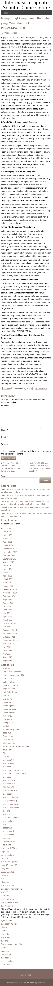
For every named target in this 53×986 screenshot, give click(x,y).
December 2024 (10, 589)
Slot (5, 753)
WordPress (41, 982)
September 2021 (10, 660)
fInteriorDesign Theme (16, 982)
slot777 (6, 824)
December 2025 (10, 548)
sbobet (6, 726)
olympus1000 (9, 722)
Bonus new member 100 (12, 944)
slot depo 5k (6, 957)
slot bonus (7, 766)
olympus (5, 882)
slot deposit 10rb (10, 790)
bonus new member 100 (13, 675)
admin (7, 388)
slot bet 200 (8, 760)
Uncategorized (10, 32)
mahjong (7, 702)
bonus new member (10, 902)
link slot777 (8, 695)
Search (4, 476)
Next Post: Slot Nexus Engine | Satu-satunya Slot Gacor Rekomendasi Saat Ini (39, 467)
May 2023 (7, 653)
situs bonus (8, 739)
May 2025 (7, 572)
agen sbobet (6, 920)
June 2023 (7, 650)
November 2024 (10, 592)
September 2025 (10, 558)
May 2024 (7, 613)
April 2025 (7, 575)
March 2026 (8, 545)
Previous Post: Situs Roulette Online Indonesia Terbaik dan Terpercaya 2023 (10, 467)
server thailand (7, 855)
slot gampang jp (10, 800)
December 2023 (10, 630)
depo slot (5, 951)
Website (4, 444)
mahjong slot (9, 705)
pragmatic (5, 868)
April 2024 (7, 616)
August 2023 (8, 643)
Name (4, 430)
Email (4, 437)
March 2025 (8, 579)
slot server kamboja (11, 817)
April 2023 (7, 657)
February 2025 (9, 582)
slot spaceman (7, 885)
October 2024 (9, 596)
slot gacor (7, 793)
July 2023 (7, 647)
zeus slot (7, 844)
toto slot (6, 838)
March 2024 (8, 620)
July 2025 (7, 565)
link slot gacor (7, 954)
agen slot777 (9, 668)
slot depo (7, 777)
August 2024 (8, 603)
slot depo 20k (9, 783)
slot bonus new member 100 (15, 773)
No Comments (41, 388)
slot (2, 878)
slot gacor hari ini (10, 797)
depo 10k (5, 851)
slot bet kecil (8, 763)
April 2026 (7, 541)
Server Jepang (9, 736)
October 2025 (9, 555)
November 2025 (10, 552)
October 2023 (9, 636)
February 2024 (9, 623)
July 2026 (7, 531)
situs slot (5, 895)
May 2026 (7, 538)
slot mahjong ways (11, 804)
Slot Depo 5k (8, 787)
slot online (6, 934)
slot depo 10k (9, 780)
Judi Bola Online (10, 692)
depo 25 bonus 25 (11, 685)
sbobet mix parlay (11, 729)
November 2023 (10, 633)
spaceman (7, 827)
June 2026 (7, 535)
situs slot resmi (7, 899)
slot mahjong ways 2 (12, 807)
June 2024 (7, 609)
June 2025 (7, 569)
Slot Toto (5, 858)
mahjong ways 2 (10, 712)
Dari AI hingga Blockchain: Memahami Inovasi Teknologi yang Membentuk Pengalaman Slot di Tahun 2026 (26, 502)
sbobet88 (7, 732)
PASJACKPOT (16, 47)
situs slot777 (8, 749)
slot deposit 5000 (9, 848)
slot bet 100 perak (9, 923)
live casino (7, 698)
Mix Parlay (7, 715)
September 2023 (10, 640)
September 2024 (10, 599)
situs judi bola (9, 743)
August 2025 (8, 562)
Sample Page (25, 974)
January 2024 (9, 626)
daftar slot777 (9, 682)
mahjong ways (9, 709)
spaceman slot (9, 831)
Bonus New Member (12, 671)
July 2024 (7, 606)
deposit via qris (9, 688)
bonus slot (7, 678)
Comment (6, 405)
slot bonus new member (13, 770)
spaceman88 (8, 834)
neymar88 (7, 719)
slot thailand (8, 821)
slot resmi (7, 814)
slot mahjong (7, 905)
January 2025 (9, 586)
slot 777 (6, 756)
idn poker (5, 927)
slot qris (6, 810)
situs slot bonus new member (16, 746)
